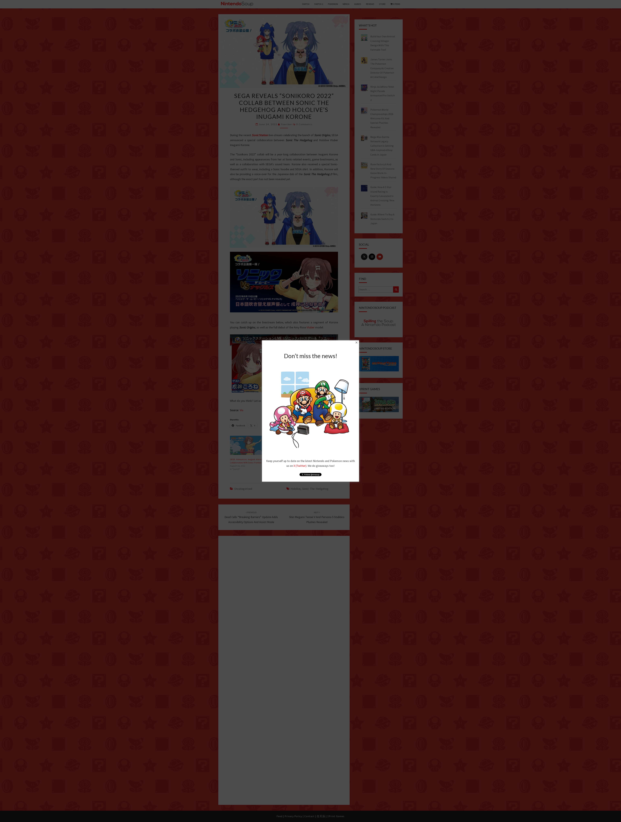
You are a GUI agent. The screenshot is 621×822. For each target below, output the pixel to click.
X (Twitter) (300, 466)
